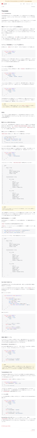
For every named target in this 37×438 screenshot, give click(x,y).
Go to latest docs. (28, 1)
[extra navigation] (35, 3)
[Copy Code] (34, 51)
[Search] (9, 4)
